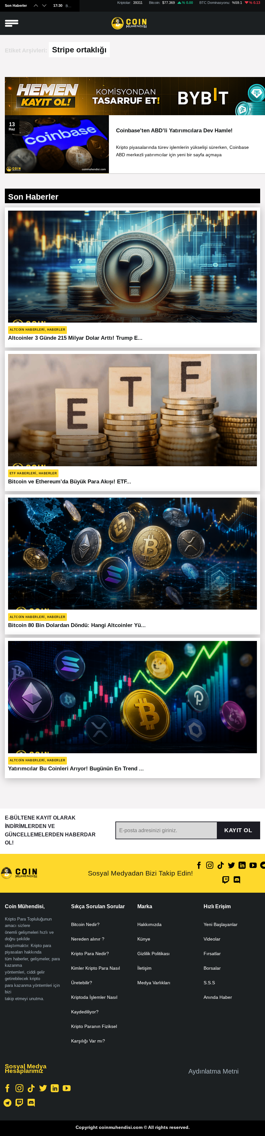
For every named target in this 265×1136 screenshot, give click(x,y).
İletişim (144, 968)
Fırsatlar (212, 953)
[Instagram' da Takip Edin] (209, 866)
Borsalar (212, 968)
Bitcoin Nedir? (85, 924)
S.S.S (209, 982)
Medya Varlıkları (153, 982)
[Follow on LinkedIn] (242, 866)
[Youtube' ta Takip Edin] (253, 866)
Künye (143, 939)
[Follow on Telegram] (7, 1103)
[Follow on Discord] (236, 881)
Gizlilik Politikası (153, 953)
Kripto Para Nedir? (90, 953)
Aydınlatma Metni (213, 1071)
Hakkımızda (149, 924)
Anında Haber (218, 997)
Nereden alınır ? (87, 939)
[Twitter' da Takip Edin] (231, 866)
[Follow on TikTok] (220, 866)
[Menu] (11, 23)
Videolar (212, 939)
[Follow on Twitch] (225, 881)
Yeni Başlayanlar (221, 924)
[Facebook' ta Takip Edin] (199, 866)
